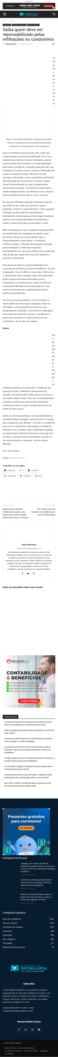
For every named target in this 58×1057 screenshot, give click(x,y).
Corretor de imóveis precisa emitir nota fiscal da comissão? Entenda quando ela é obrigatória (36, 882)
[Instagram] (25, 1029)
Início (5, 20)
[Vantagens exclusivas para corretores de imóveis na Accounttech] (29, 6)
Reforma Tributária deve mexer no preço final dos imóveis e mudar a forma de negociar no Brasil (36, 897)
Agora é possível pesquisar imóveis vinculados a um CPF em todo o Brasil (29, 731)
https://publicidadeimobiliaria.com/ (29, 548)
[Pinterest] (18, 50)
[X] (11, 50)
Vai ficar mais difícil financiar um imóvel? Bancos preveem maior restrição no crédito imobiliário (28, 739)
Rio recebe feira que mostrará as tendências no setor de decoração (43, 512)
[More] (30, 50)
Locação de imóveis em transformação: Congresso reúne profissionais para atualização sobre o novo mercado (28, 776)
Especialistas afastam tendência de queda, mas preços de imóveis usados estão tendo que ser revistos (16, 513)
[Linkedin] (29, 573)
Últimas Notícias (33, 25)
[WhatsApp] (24, 50)
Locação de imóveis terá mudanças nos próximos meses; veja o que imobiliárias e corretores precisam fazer (28, 723)
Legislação (13, 20)
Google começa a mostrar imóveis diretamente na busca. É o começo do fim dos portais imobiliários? (29, 759)
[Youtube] (39, 1029)
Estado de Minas (17, 458)
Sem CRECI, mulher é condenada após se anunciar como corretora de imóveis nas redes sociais (27, 784)
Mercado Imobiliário (19, 25)
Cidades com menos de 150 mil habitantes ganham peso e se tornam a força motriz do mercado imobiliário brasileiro (38, 867)
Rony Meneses (11, 44)
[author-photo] (29, 541)
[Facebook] (5, 50)
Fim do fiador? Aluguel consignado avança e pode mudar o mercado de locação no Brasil (28, 767)
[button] (4, 14)
